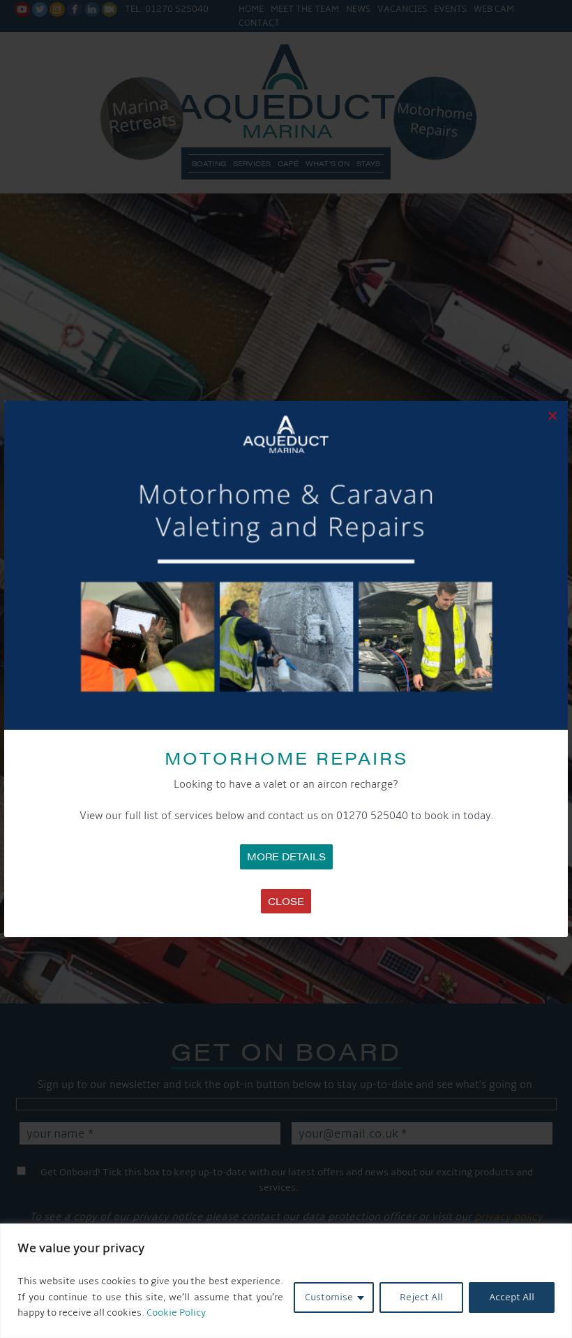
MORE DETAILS (286, 856)
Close (286, 901)
